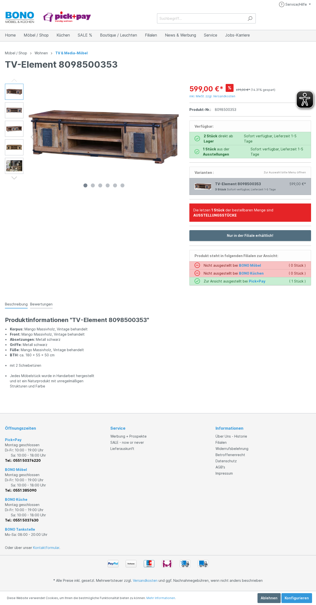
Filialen (221, 442)
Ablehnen (269, 598)
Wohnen (41, 53)
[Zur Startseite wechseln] (48, 17)
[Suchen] (250, 18)
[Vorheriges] (32, 137)
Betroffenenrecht (230, 455)
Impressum (224, 473)
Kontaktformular (46, 547)
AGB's (220, 467)
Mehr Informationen (160, 598)
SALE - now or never (127, 442)
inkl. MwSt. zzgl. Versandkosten (212, 96)
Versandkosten (145, 580)
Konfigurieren (297, 598)
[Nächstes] (175, 137)
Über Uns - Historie (231, 436)
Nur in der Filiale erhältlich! (250, 235)
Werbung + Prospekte (128, 436)
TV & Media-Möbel (71, 53)
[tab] (16, 304)
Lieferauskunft (122, 448)
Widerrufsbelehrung (232, 448)
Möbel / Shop (16, 53)
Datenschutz (226, 461)
